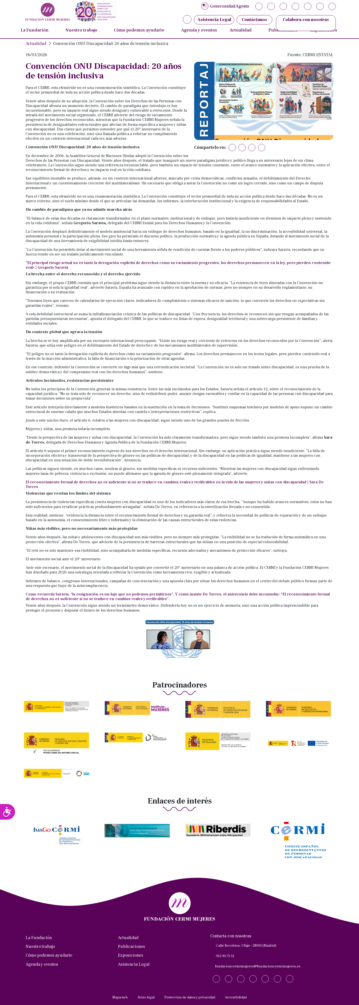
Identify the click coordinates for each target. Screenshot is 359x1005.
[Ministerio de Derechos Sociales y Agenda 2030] (219, 713)
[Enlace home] (179, 906)
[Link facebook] (283, 6)
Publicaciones (131, 946)
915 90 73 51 (225, 956)
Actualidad (241, 30)
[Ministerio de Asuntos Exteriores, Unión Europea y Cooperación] (58, 710)
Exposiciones (130, 955)
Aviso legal (146, 997)
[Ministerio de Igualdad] (219, 744)
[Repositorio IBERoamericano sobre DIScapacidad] (219, 834)
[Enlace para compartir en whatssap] (261, 147)
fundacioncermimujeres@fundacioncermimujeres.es (257, 966)
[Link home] (69, 11)
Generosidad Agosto (229, 6)
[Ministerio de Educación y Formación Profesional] (300, 712)
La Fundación (35, 30)
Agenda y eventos (199, 30)
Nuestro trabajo (81, 30)
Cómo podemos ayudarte (139, 30)
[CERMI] (300, 843)
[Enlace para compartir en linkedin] (251, 147)
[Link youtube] (320, 6)
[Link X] (259, 6)
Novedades (243, 28)
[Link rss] (332, 6)
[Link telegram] (307, 6)
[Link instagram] (271, 6)
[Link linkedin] (295, 6)
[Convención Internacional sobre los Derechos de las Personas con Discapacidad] (138, 834)
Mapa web (120, 997)
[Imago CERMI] (58, 838)
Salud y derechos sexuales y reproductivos (159, 28)
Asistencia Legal (133, 964)
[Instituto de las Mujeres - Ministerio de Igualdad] (138, 711)
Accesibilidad (236, 997)
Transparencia (38, 28)
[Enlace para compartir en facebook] (242, 147)
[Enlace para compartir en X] (232, 147)
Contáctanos (254, 19)
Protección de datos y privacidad (189, 997)
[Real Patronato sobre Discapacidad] (138, 741)
